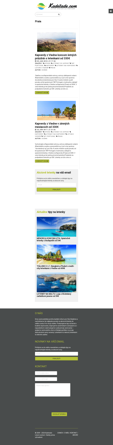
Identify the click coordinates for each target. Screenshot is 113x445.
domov (60, 433)
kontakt (73, 433)
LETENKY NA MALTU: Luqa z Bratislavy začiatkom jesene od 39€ (54, 295)
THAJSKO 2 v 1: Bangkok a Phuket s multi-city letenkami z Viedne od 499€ (55, 267)
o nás (66, 433)
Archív (75, 435)
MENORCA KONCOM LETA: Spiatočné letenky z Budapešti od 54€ (53, 239)
